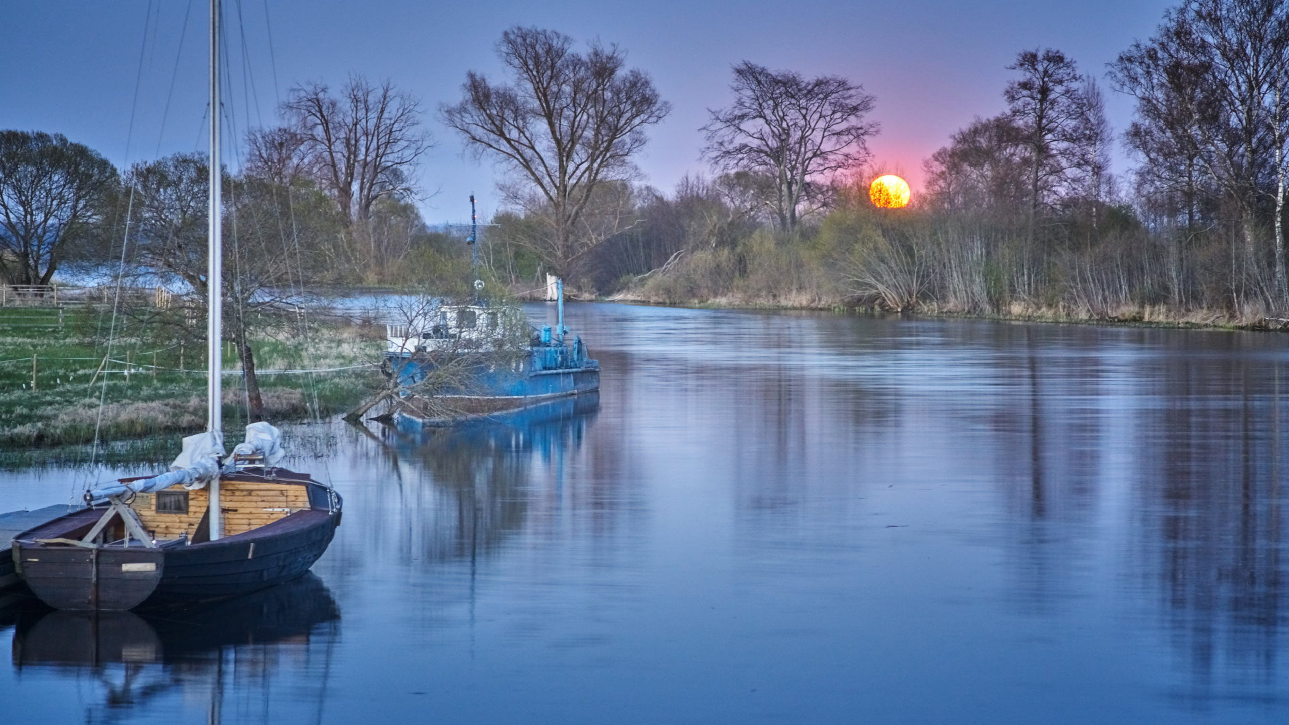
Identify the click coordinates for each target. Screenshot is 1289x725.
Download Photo (794, 711)
